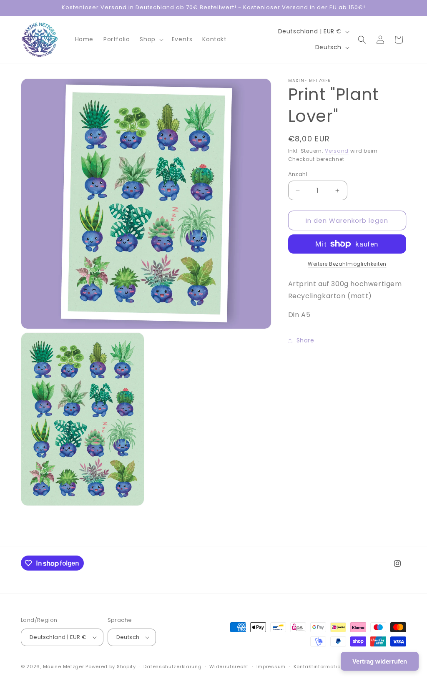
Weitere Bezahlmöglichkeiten (347, 263)
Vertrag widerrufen (379, 661)
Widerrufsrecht (229, 666)
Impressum (271, 666)
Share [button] (305, 340)
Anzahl (297, 174)
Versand (337, 150)
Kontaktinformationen (322, 666)
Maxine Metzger (63, 666)
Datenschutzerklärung (172, 666)
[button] (150, 39)
